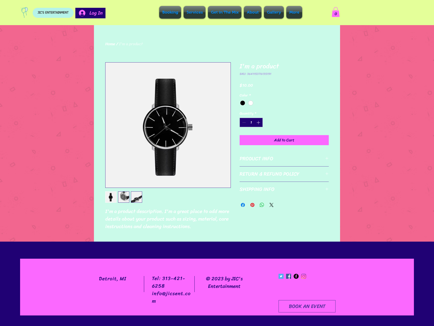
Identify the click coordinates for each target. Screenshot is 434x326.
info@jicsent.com (171, 297)
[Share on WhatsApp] (262, 205)
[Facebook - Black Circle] (296, 276)
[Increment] (259, 122)
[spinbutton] (251, 122)
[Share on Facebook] (243, 205)
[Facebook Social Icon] (288, 276)
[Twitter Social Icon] (281, 276)
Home (110, 43)
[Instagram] (303, 276)
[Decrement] (243, 122)
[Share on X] (271, 205)
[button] (336, 12)
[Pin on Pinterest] (252, 205)
